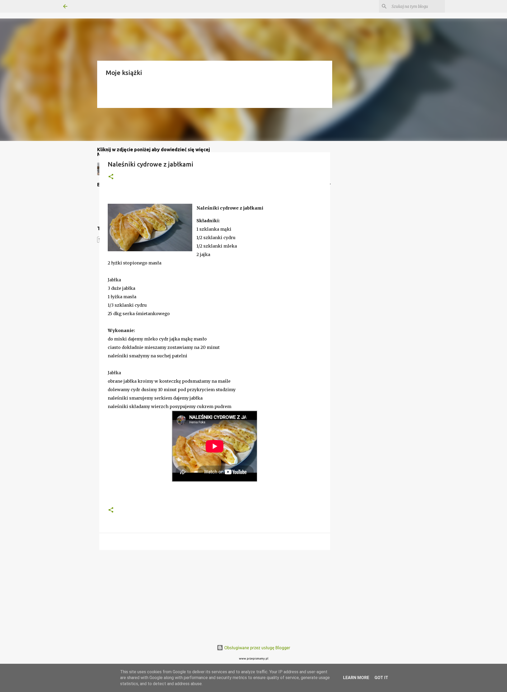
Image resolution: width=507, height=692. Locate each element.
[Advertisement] (214, 595)
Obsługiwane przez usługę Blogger (256, 647)
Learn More (356, 677)
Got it (381, 677)
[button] (111, 177)
